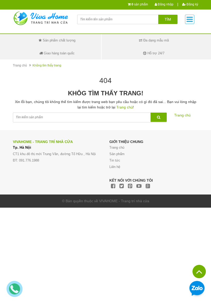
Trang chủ (20, 65)
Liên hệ (114, 167)
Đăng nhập (165, 4)
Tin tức (114, 160)
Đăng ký (192, 4)
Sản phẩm (117, 154)
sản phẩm (139, 4)
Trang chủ (116, 147)
